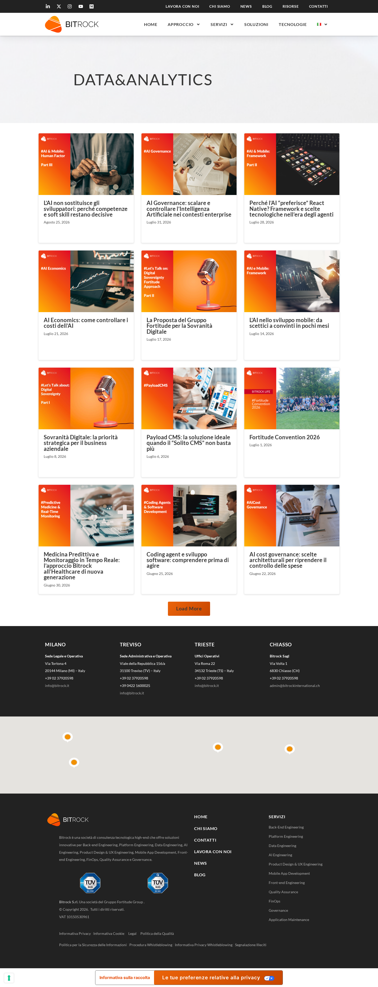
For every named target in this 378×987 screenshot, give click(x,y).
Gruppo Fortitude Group (124, 902)
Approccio (181, 24)
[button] (189, 609)
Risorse (291, 6)
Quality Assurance (283, 892)
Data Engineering (282, 845)
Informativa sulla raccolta (125, 977)
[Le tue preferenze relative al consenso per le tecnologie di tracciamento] (9, 978)
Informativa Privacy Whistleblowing (203, 945)
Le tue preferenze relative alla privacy (211, 977)
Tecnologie (293, 24)
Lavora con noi (182, 6)
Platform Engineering (286, 836)
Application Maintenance (289, 919)
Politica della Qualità (157, 933)
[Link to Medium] (92, 6)
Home (150, 24)
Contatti (318, 6)
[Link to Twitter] (59, 6)
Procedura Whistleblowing (150, 945)
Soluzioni (256, 24)
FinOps (274, 901)
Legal (134, 933)
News (246, 6)
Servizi (219, 24)
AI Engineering (280, 855)
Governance (278, 910)
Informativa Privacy (75, 933)
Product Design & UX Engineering (295, 864)
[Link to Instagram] (70, 6)
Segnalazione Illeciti (250, 945)
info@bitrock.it (57, 685)
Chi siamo (219, 6)
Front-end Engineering (287, 882)
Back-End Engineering (286, 827)
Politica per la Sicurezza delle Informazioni (93, 945)
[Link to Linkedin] (48, 6)
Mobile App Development (289, 873)
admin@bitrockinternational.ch (295, 685)
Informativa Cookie (108, 933)
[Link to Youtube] (81, 6)
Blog (267, 6)
